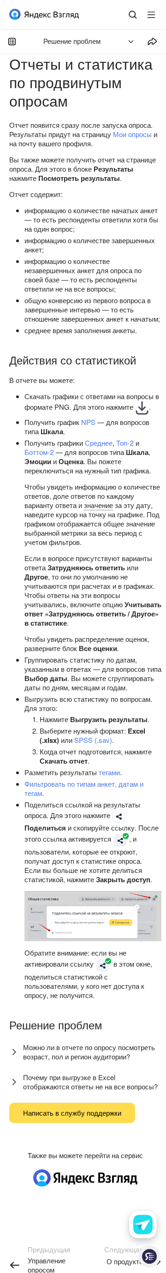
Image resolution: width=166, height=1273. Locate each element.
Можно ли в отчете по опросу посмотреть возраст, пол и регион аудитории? (89, 1051)
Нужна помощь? (149, 1256)
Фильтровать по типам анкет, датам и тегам (83, 788)
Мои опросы (132, 134)
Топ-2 (125, 443)
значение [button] (98, 505)
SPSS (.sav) (93, 740)
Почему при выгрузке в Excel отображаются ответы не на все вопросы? (90, 1081)
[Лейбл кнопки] (151, 15)
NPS (88, 422)
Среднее (99, 443)
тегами (109, 772)
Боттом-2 (39, 452)
